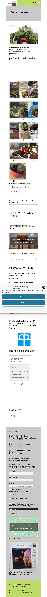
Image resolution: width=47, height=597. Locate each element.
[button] (44, 287)
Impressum (19, 584)
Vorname (12, 471)
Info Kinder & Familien (19, 498)
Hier (11, 572)
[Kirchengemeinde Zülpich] (11, 5)
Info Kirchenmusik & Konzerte (21, 495)
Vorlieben (23, 309)
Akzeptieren (23, 297)
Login (33, 586)
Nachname (13, 477)
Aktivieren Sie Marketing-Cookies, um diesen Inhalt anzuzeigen (23, 241)
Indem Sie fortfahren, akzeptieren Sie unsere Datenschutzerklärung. (23, 505)
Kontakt (27, 586)
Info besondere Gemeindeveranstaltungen (18, 490)
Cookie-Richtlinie (16, 586)
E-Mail (11, 483)
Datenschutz (29, 584)
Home (11, 584)
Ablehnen (23, 303)
